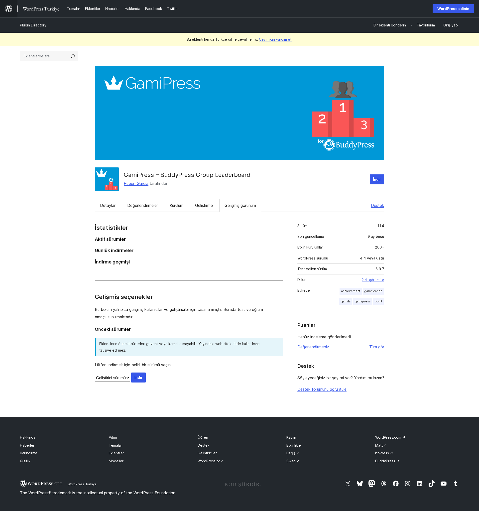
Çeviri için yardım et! (275, 39)
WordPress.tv (211, 461)
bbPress (384, 453)
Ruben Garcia (136, 183)
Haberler (27, 445)
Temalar (115, 445)
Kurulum (176, 205)
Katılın (291, 437)
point (378, 301)
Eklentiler (116, 453)
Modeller (116, 461)
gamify (346, 301)
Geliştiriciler (207, 453)
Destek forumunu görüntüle (322, 389)
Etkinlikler (294, 445)
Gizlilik (25, 461)
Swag (293, 461)
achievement (350, 291)
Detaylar (108, 205)
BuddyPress (387, 461)
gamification (373, 291)
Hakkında (27, 437)
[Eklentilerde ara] (73, 56)
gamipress (363, 301)
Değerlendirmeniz (313, 346)
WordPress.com (390, 437)
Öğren (203, 437)
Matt (381, 445)
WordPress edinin (453, 8)
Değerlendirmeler (142, 205)
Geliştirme (204, 205)
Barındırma (28, 453)
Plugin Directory (33, 25)
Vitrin (113, 437)
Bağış (293, 453)
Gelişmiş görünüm (240, 205)
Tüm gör (376, 346)
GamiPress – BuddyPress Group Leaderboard (187, 174)
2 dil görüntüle (373, 280)
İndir (377, 179)
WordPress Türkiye (82, 484)
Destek (377, 205)
